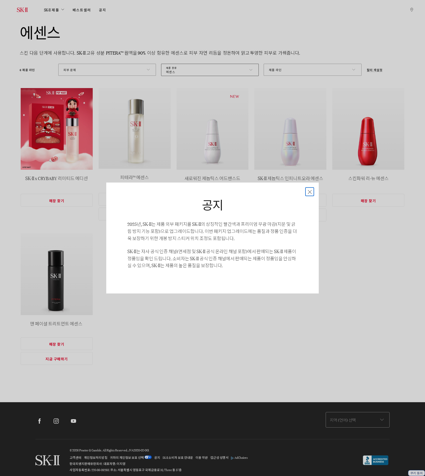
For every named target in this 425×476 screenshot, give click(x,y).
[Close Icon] (309, 191)
